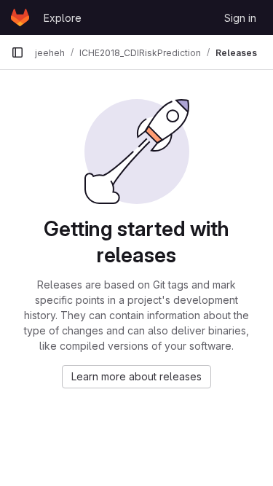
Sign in (240, 18)
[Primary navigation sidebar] (17, 52)
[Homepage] (20, 17)
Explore (63, 18)
